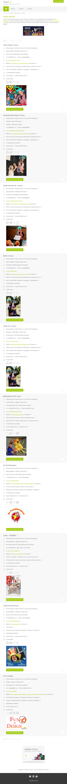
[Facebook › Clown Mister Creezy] (10, 82)
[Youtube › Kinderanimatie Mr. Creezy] (17, 222)
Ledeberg (17, 541)
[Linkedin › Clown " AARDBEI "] (14, 572)
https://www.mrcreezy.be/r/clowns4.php (20, 274)
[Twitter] (30, 776)
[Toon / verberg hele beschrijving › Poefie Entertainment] (33, 627)
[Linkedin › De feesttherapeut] (14, 502)
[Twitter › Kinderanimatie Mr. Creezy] (7, 222)
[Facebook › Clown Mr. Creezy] (10, 363)
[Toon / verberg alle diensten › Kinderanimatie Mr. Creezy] (33, 210)
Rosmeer (13, 682)
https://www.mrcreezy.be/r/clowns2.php (20, 204)
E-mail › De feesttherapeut (12, 480)
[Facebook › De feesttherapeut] (10, 502)
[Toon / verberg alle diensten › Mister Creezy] (33, 280)
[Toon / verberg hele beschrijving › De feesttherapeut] (33, 487)
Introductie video (24, 426)
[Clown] (6, 8)
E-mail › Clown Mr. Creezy (12, 341)
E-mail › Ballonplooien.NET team (14, 411)
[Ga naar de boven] (62, 109)
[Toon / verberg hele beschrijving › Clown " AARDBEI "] (33, 557)
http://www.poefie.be (15, 624)
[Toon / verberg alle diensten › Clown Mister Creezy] (33, 69)
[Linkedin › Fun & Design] (14, 713)
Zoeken (21, 8)
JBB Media (32, 780)
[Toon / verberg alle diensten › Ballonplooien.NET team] (33, 421)
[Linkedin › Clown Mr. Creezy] (14, 363)
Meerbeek (17, 51)
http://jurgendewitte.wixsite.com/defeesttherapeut (22, 483)
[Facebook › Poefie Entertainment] (10, 643)
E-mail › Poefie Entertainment (13, 621)
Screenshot (33, 63)
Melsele (17, 191)
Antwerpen (8, 332)
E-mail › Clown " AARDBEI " (12, 550)
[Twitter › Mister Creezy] (7, 293)
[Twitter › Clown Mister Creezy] (7, 82)
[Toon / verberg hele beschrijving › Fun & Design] (33, 697)
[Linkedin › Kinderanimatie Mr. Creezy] (14, 222)
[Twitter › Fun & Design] (7, 713)
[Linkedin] (36, 776)
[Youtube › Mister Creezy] (17, 293)
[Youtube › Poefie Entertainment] (17, 643)
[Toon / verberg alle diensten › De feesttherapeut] (33, 490)
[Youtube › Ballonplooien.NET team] (17, 433)
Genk (12, 121)
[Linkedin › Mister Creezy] (14, 293)
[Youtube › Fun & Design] (17, 713)
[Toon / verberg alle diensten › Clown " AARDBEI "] (33, 560)
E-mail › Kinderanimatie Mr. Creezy (14, 200)
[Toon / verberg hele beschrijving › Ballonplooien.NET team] (33, 418)
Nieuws (13, 8)
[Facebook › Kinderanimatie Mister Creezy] (10, 152)
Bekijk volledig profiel (14, 109)
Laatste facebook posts (21, 75)
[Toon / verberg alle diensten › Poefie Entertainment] (33, 630)
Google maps (24, 51)
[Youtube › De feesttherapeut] (17, 502)
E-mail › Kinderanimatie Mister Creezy (15, 130)
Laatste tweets (10, 75)
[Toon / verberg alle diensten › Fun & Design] (33, 700)
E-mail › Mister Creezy (11, 271)
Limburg (8, 121)
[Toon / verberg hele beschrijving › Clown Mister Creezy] (33, 66)
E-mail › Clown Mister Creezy (13, 60)
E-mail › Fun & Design (11, 691)
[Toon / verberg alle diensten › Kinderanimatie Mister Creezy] (33, 140)
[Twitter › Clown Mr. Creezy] (7, 363)
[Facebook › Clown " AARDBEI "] (10, 572)
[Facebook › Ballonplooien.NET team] (10, 433)
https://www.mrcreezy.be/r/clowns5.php (20, 63)
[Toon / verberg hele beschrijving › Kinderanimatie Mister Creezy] (33, 137)
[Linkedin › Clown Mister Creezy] (14, 82)
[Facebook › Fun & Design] (10, 713)
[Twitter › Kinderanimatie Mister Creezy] (7, 152)
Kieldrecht (17, 611)
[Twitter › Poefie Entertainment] (7, 643)
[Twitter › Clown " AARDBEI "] (7, 572)
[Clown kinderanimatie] (33, 35)
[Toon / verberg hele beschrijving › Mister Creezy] (33, 277)
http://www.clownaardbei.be (17, 554)
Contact (29, 8)
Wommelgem (15, 332)
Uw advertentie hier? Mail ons (33, 761)
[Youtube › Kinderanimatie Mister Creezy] (17, 152)
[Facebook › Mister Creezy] (10, 293)
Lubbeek (17, 402)
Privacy (36, 780)
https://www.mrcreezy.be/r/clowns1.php (20, 344)
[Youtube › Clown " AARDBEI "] (17, 572)
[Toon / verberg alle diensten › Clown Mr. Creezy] (33, 350)
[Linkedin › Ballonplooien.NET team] (14, 433)
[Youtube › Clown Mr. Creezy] (17, 363)
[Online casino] (34, 746)
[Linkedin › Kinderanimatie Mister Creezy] (14, 152)
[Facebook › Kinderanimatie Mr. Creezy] (10, 222)
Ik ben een (58, 1)
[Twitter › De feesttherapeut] (7, 502)
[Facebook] (33, 776)
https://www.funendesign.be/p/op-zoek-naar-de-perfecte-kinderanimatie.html (28, 694)
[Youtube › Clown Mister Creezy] (17, 82)
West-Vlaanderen (10, 262)
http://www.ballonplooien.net (17, 414)
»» (20, 40)
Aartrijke (17, 471)
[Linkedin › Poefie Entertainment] (14, 643)
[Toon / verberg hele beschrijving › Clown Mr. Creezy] (33, 347)
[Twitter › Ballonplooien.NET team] (7, 433)
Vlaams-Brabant (10, 51)
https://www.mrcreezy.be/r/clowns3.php (20, 133)
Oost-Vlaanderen (10, 191)
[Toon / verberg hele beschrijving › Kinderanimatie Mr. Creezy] (33, 207)
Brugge (17, 262)
